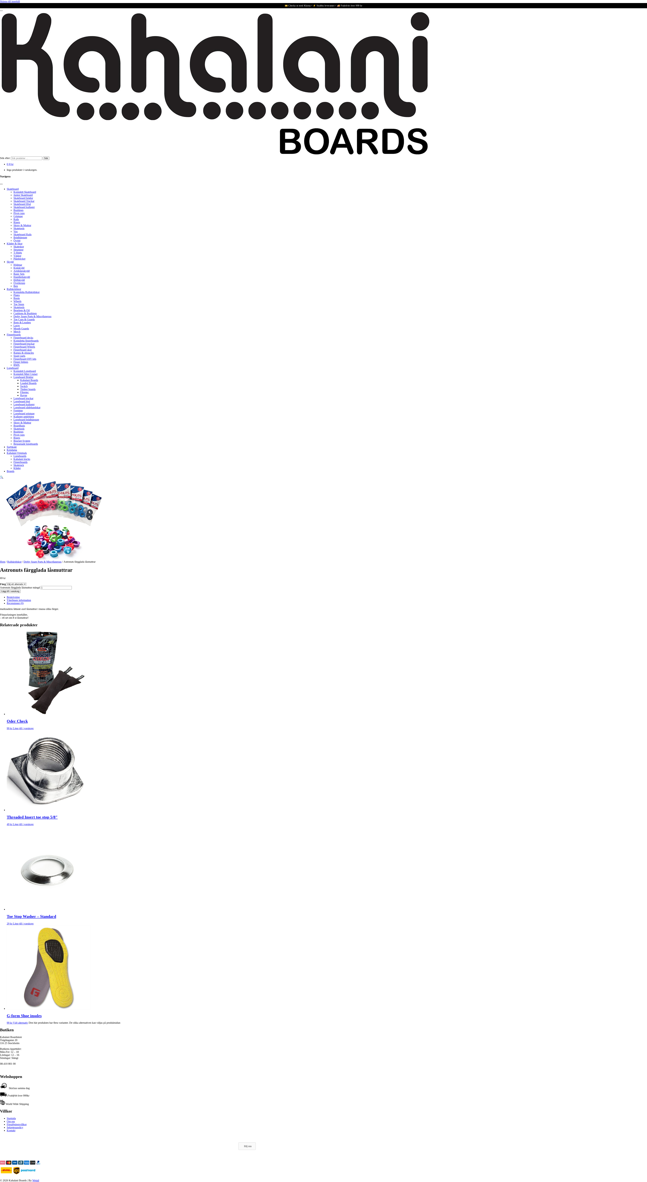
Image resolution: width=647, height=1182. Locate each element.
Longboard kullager (24, 404)
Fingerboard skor (22, 349)
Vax (15, 231)
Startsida (11, 1118)
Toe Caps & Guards (24, 319)
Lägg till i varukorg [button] (23, 728)
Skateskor (18, 246)
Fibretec (24, 392)
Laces (16, 325)
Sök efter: (5, 158)
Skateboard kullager (24, 207)
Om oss (11, 1121)
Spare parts (19, 355)
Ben (15, 286)
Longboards (19, 456)
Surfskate (12, 446)
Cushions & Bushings (25, 313)
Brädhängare (20, 237)
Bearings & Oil (21, 310)
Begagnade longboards (25, 443)
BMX (16, 365)
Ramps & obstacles (23, 352)
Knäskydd (18, 267)
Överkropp (19, 283)
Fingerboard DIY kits (24, 358)
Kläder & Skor (14, 243)
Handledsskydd (21, 277)
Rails (16, 219)
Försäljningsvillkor (17, 1124)
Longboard (13, 368)
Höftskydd (19, 280)
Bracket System (21, 440)
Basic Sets (18, 273)
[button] (1, 477)
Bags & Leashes (22, 322)
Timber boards (28, 389)
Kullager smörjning (23, 416)
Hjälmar (17, 264)
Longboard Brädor (23, 377)
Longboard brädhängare (26, 419)
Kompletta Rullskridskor (26, 292)
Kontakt (11, 1130)
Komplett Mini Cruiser (25, 374)
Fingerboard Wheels (24, 346)
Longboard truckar (23, 398)
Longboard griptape (24, 413)
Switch (24, 386)
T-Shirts (17, 252)
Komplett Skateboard (24, 192)
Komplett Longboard (24, 371)
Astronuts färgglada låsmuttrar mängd (20, 587)
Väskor (17, 255)
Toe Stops (18, 304)
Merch (16, 331)
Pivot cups (19, 213)
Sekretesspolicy (15, 1127)
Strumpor (18, 249)
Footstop (18, 410)
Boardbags (19, 425)
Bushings (18, 210)
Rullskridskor (14, 289)
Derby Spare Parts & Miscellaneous (32, 316)
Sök (46, 158)
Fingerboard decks (23, 337)
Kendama (12, 450)
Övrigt (16, 240)
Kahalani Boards (29, 380)
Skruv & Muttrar (22, 225)
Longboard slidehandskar (26, 407)
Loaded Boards (28, 383)
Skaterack (18, 465)
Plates (16, 295)
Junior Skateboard (23, 195)
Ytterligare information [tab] (19, 600)
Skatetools (18, 228)
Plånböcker (19, 258)
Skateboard (13, 189)
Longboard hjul (21, 401)
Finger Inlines (20, 362)
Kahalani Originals (17, 453)
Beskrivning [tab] (13, 597)
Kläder (17, 468)
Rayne (23, 395)
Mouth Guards (21, 328)
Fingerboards (14, 334)
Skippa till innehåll (10, 1)
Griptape (18, 216)
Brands (10, 471)
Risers (16, 222)
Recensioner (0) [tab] (15, 603)
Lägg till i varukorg (10, 591)
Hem (2, 561)
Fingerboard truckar (24, 343)
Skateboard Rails (22, 234)
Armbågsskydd (21, 270)
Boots (16, 298)
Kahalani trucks (21, 459)
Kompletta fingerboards (26, 340)
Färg (3, 584)
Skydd (10, 261)
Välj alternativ (20, 1022)
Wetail (35, 1180)
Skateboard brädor (23, 198)
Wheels (17, 301)
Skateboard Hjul (22, 204)
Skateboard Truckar (23, 201)
